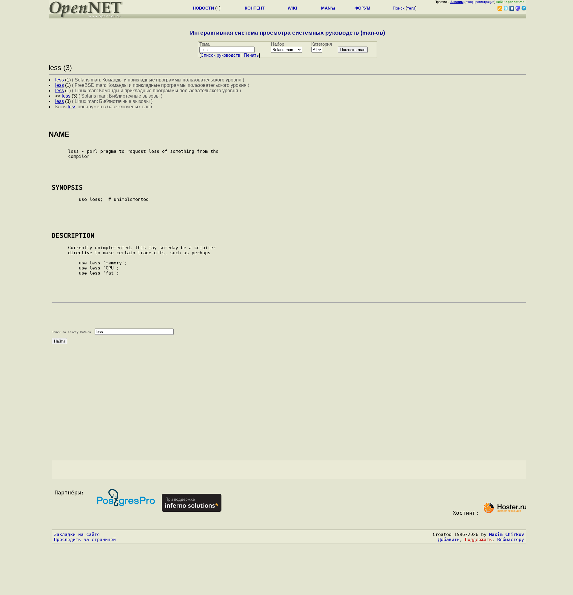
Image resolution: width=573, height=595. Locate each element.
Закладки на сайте (77, 534)
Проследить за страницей (85, 539)
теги (411, 8)
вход (469, 2)
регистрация (484, 2)
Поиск (398, 8)
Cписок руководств (220, 55)
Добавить (449, 539)
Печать (251, 55)
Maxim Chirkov (506, 534)
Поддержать (478, 539)
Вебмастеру (510, 539)
